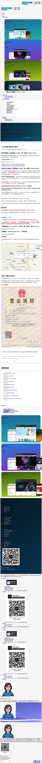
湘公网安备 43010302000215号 (7, 576)
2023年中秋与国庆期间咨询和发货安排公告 (9, 373)
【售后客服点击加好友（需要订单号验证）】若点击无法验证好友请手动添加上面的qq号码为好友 (19, 219)
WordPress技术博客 (9, 149)
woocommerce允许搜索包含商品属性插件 (8, 392)
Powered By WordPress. (17, 576)
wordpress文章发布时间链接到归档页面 (8, 381)
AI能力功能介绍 (39, 741)
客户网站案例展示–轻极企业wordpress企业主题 (9, 378)
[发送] (9, 762)
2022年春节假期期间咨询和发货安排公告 (9, 384)
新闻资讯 (20, 137)
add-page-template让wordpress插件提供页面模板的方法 (10, 395)
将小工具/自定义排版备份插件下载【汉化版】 (29, 351)
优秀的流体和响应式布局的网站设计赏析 (9, 387)
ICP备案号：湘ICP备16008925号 (35, 575)
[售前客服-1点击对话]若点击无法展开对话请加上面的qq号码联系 (13, 164)
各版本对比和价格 (7, 82)
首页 (11, 137)
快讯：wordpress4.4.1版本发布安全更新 (11, 351)
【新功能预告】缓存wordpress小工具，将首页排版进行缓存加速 (12, 398)
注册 (3, 14)
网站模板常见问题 (16, 137)
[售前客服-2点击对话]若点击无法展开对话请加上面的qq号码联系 (13, 165)
